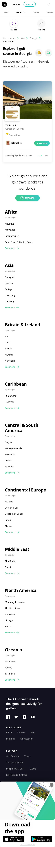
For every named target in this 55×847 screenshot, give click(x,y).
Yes (40, 155)
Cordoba (9, 460)
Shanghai (9, 277)
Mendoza (9, 466)
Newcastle (10, 360)
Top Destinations (14, 762)
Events (33, 768)
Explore (30, 198)
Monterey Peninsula (15, 602)
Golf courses (9, 38)
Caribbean (16, 384)
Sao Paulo (10, 454)
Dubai (8, 567)
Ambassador (26, 738)
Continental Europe (25, 490)
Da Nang (9, 301)
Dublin (8, 342)
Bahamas (9, 401)
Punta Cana (10, 395)
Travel (27, 756)
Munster (9, 354)
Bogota (8, 442)
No (46, 155)
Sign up (29, 4)
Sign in (16, 4)
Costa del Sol (11, 507)
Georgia (33, 38)
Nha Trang (10, 295)
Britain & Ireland (22, 324)
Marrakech (10, 229)
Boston (8, 626)
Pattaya (9, 289)
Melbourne (10, 661)
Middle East (17, 549)
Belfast (8, 348)
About (9, 732)
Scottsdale (10, 614)
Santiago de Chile (13, 448)
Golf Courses (12, 756)
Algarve (8, 526)
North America (21, 590)
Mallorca (9, 501)
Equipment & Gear (15, 768)
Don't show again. (27, 844)
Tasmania (10, 673)
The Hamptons (12, 608)
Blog (32, 732)
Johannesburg (11, 235)
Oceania (13, 649)
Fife (7, 336)
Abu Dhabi (10, 561)
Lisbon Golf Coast (14, 513)
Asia (22, 38)
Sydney (8, 667)
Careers (21, 732)
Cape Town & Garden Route (19, 242)
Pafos (8, 519)
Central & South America (21, 428)
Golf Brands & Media (16, 774)
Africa (11, 212)
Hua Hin (9, 283)
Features (10, 738)
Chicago (9, 620)
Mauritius (9, 223)
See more (10, 248)
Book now (42, 143)
